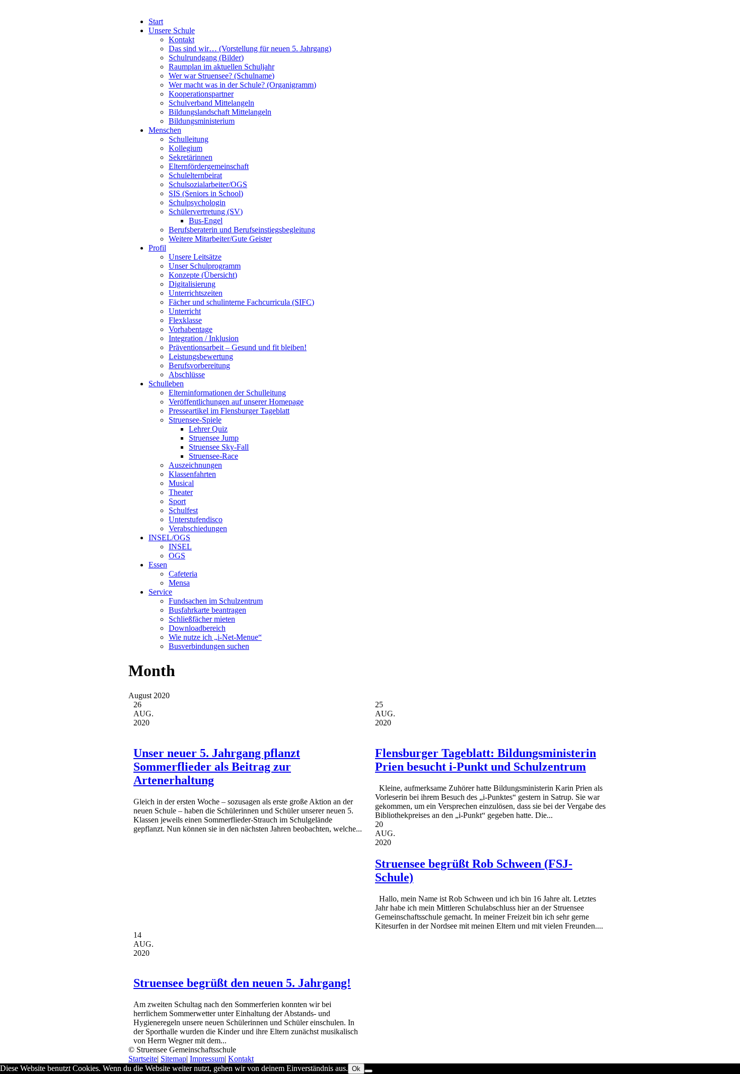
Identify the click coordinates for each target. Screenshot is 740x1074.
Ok (356, 1068)
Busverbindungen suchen (209, 646)
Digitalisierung (192, 284)
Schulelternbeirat (195, 175)
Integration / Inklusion (204, 338)
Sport (177, 501)
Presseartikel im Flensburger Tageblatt (229, 410)
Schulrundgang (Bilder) (206, 57)
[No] (368, 1070)
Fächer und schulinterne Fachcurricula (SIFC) (241, 302)
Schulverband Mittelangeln (211, 103)
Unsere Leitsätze (195, 257)
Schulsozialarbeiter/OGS (208, 184)
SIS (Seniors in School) (206, 193)
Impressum (207, 1058)
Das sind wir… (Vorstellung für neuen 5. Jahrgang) (250, 48)
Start (156, 21)
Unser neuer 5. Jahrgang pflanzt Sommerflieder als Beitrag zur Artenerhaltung (216, 767)
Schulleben (166, 383)
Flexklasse (185, 320)
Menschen (165, 130)
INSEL (180, 546)
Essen (158, 564)
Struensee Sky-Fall (219, 447)
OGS (177, 555)
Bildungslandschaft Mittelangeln (220, 112)
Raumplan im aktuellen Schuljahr (221, 66)
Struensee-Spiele (195, 420)
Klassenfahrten (192, 474)
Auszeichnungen (195, 465)
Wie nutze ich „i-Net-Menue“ (215, 637)
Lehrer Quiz (208, 429)
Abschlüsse (187, 374)
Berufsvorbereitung (199, 365)
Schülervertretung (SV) (206, 211)
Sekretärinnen (190, 157)
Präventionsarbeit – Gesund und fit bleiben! (238, 347)
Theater (181, 492)
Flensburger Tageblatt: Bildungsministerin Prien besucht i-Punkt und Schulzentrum (485, 760)
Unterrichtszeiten (196, 293)
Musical (181, 483)
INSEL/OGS (169, 537)
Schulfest (183, 510)
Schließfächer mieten (202, 619)
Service (160, 592)
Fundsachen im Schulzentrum (216, 601)
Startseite (142, 1058)
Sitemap (173, 1058)
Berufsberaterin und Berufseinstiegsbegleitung (242, 229)
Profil (157, 247)
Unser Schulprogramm (205, 266)
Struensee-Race (213, 456)
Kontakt (181, 39)
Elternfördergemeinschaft (209, 166)
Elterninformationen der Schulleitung (227, 392)
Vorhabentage (190, 329)
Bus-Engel (206, 220)
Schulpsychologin (197, 202)
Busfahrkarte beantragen (207, 610)
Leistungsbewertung (201, 356)
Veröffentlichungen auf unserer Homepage (236, 401)
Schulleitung (188, 139)
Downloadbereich (197, 628)
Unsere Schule (172, 30)
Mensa (179, 583)
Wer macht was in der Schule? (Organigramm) (242, 84)
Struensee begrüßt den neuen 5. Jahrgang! (242, 982)
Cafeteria (183, 573)
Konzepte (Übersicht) (203, 275)
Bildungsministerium (202, 121)
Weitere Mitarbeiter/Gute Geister (220, 238)
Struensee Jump (214, 438)
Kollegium (185, 148)
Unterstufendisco (196, 519)
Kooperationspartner (201, 94)
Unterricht (185, 311)
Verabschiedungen (198, 528)
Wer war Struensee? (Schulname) (221, 75)
